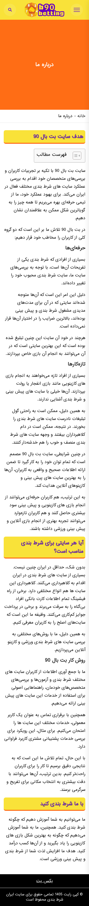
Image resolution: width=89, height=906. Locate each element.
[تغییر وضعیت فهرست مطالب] (74, 155)
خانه (81, 116)
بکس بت (44, 881)
